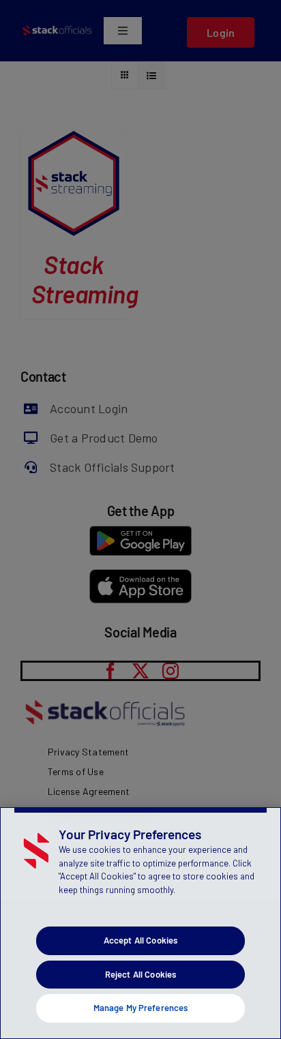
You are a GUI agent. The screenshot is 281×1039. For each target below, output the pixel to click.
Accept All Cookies (140, 940)
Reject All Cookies (140, 974)
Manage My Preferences (140, 1007)
